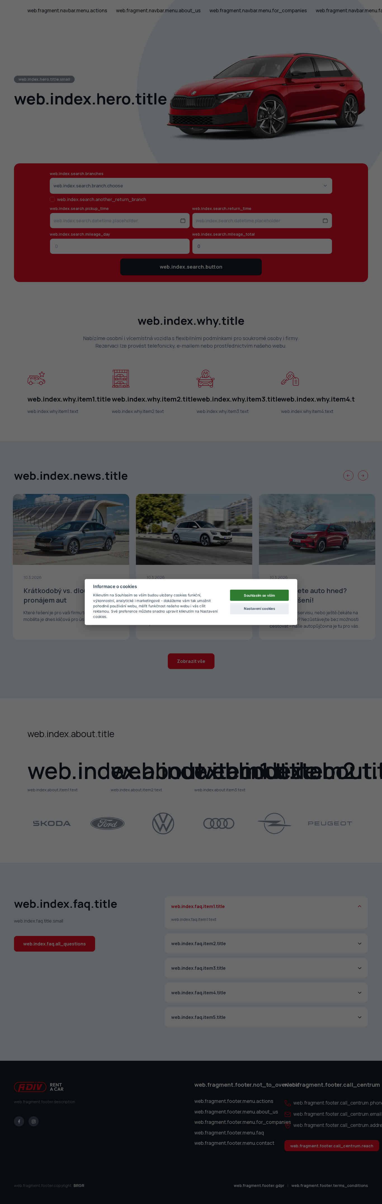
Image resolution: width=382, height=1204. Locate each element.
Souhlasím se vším (259, 595)
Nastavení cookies (259, 608)
